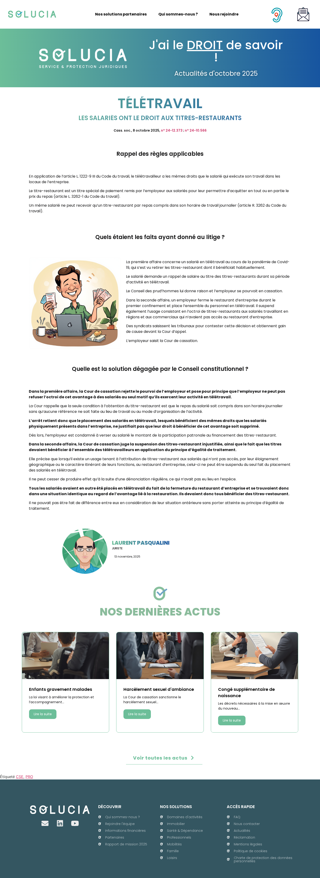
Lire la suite (43, 714)
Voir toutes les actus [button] (160, 758)
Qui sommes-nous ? (178, 14)
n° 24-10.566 (196, 130)
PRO (29, 776)
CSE (19, 776)
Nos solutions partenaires (121, 14)
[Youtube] (75, 823)
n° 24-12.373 (171, 130)
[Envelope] (45, 823)
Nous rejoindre (223, 14)
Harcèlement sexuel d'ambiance (158, 689)
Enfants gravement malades (60, 689)
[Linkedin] (60, 823)
